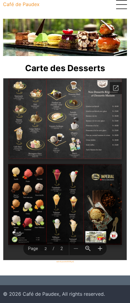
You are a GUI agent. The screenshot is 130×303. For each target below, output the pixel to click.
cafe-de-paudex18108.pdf (65, 261)
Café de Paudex (21, 4)
